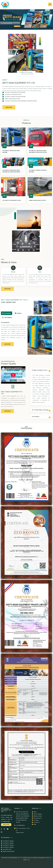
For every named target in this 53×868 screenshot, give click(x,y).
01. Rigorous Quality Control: (40, 370)
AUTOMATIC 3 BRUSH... (8, 845)
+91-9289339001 (20, 825)
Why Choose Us (38, 818)
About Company (38, 814)
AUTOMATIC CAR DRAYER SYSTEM (11, 200)
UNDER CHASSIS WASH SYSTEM (37, 200)
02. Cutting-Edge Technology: (40, 410)
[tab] (6, 313)
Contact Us (37, 822)
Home (35, 812)
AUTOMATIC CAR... (7, 849)
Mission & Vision (38, 816)
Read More (9, 107)
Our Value (36, 820)
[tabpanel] (13, 333)
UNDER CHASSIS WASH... (9, 851)
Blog (35, 824)
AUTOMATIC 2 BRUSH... (8, 841)
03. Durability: (36, 416)
